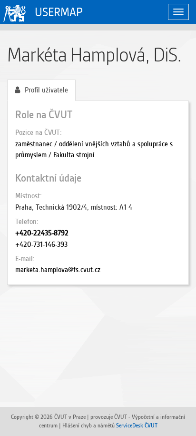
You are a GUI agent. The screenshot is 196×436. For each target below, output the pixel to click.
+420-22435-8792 (42, 233)
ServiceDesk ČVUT (136, 425)
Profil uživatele (46, 90)
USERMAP (59, 12)
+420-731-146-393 (41, 244)
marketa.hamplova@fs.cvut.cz (57, 269)
